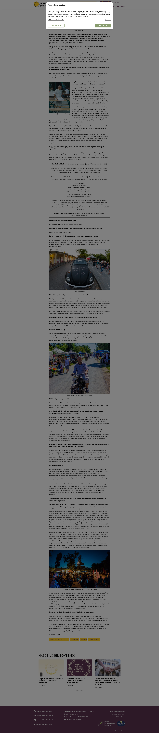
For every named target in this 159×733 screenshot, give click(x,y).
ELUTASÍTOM (56, 25)
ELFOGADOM (103, 25)
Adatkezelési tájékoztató (56, 20)
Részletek (108, 20)
